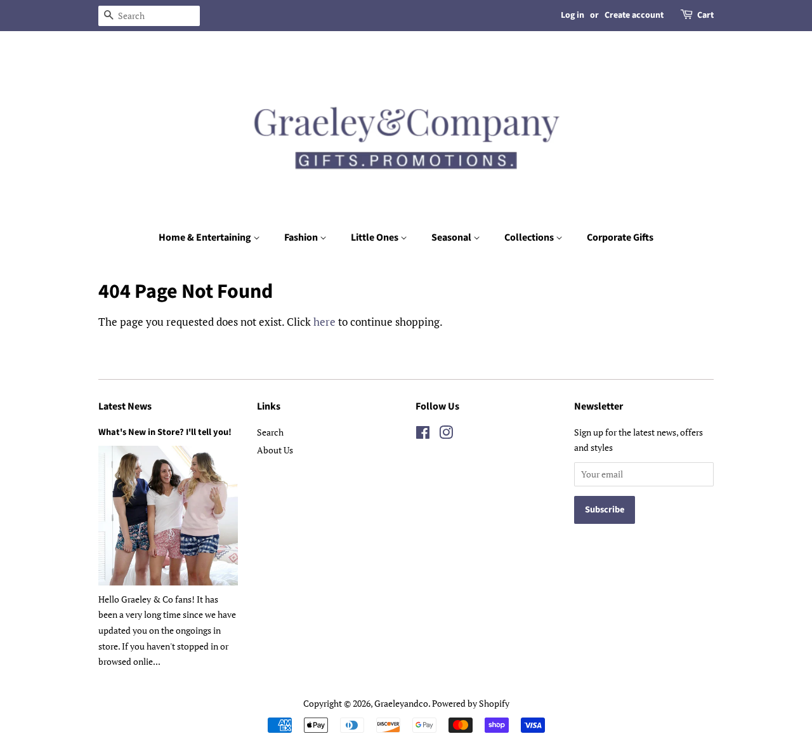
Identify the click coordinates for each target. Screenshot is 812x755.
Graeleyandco (401, 703)
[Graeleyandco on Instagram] (446, 435)
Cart (705, 15)
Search (270, 432)
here (324, 321)
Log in (572, 15)
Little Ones (375, 237)
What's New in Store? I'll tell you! (165, 432)
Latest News (125, 406)
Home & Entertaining (206, 237)
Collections (530, 237)
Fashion (302, 237)
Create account (634, 15)
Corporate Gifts (620, 237)
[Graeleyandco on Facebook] (423, 435)
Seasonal (452, 237)
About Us (275, 450)
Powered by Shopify (470, 703)
